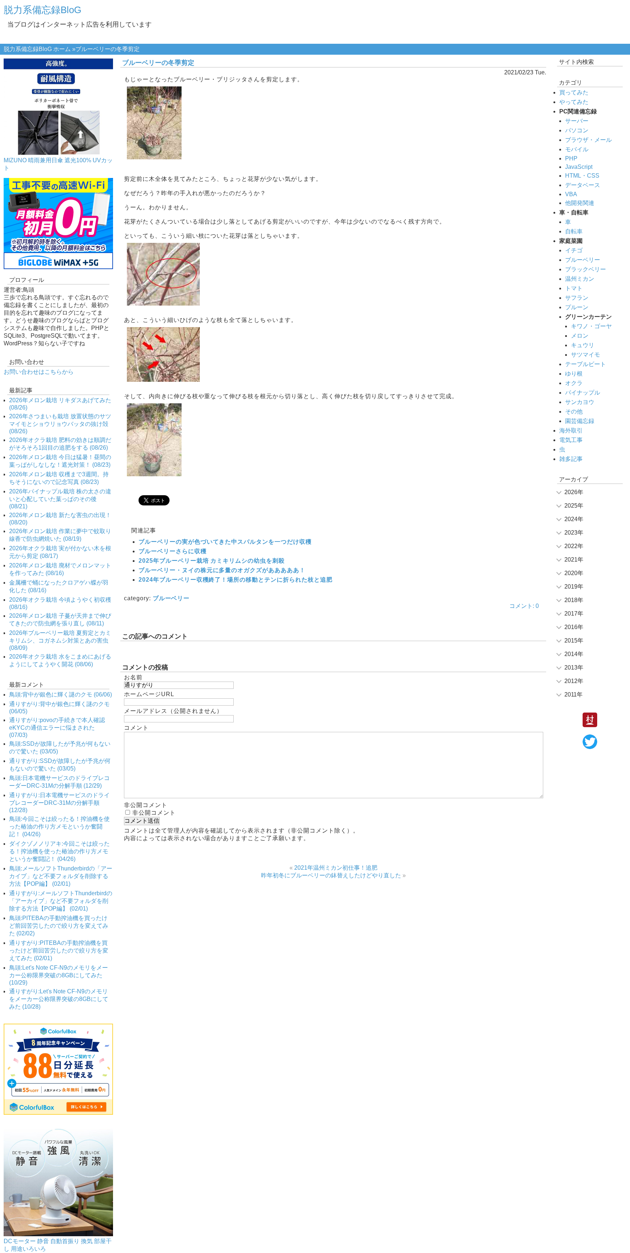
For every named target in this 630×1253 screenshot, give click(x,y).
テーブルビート (585, 364)
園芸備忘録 (579, 421)
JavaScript (578, 167)
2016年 (573, 627)
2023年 (573, 532)
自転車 (574, 231)
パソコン (576, 130)
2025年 (573, 506)
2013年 (573, 667)
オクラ (574, 383)
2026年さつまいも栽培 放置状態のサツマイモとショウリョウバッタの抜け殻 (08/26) (60, 423)
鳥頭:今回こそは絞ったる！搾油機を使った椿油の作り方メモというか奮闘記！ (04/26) (59, 826)
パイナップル (582, 392)
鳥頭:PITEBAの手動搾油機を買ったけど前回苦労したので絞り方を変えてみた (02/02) (58, 925)
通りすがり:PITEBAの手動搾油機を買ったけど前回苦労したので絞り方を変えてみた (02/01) (58, 950)
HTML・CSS (582, 175)
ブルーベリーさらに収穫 (173, 551)
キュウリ (582, 345)
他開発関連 (579, 203)
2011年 (573, 694)
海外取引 (571, 430)
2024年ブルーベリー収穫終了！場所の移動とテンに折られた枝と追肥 (235, 580)
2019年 (573, 586)
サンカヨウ (579, 402)
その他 (574, 411)
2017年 (573, 613)
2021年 (573, 559)
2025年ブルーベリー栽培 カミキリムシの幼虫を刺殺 (212, 561)
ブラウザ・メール (588, 140)
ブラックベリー (585, 269)
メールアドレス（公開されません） (173, 711)
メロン (579, 336)
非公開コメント (154, 813)
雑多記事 (571, 459)
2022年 (573, 546)
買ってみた (573, 92)
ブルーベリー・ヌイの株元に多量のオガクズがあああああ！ (222, 570)
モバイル (576, 149)
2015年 (573, 640)
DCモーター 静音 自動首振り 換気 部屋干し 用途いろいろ (58, 1245)
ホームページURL (149, 694)
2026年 (573, 492)
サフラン (576, 298)
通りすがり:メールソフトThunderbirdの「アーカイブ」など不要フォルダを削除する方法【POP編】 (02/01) (60, 901)
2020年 (573, 573)
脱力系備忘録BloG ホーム (37, 49)
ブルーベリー (171, 598)
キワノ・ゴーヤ (591, 326)
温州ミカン (579, 279)
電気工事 (571, 440)
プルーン (576, 307)
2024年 (573, 519)
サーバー (576, 121)
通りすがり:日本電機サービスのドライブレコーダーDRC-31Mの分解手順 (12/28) (59, 802)
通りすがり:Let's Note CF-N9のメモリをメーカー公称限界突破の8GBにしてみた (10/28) (58, 999)
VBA (571, 194)
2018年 (573, 600)
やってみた (573, 102)
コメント (136, 728)
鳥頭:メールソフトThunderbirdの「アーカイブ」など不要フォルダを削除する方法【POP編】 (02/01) (60, 876)
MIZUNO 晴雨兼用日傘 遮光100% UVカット (58, 164)
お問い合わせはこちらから (39, 372)
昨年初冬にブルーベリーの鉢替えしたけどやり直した (331, 875)
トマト (574, 288)
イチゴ (574, 250)
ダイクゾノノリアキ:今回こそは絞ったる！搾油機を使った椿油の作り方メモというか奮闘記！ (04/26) (59, 851)
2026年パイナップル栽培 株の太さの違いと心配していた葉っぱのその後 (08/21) (60, 498)
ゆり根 (574, 374)
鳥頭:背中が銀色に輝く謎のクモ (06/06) (60, 694)
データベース (582, 185)
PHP (571, 158)
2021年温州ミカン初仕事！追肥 (335, 868)
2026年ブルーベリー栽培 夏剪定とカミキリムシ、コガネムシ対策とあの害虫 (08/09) (60, 640)
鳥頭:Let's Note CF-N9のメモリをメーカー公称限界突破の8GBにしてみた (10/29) (58, 975)
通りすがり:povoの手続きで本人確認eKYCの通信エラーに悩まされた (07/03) (57, 727)
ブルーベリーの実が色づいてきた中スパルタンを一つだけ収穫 (225, 542)
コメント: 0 (524, 606)
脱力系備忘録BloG (42, 10)
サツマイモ (585, 355)
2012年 (573, 681)
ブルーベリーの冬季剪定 (158, 62)
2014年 (573, 654)
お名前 (133, 677)
